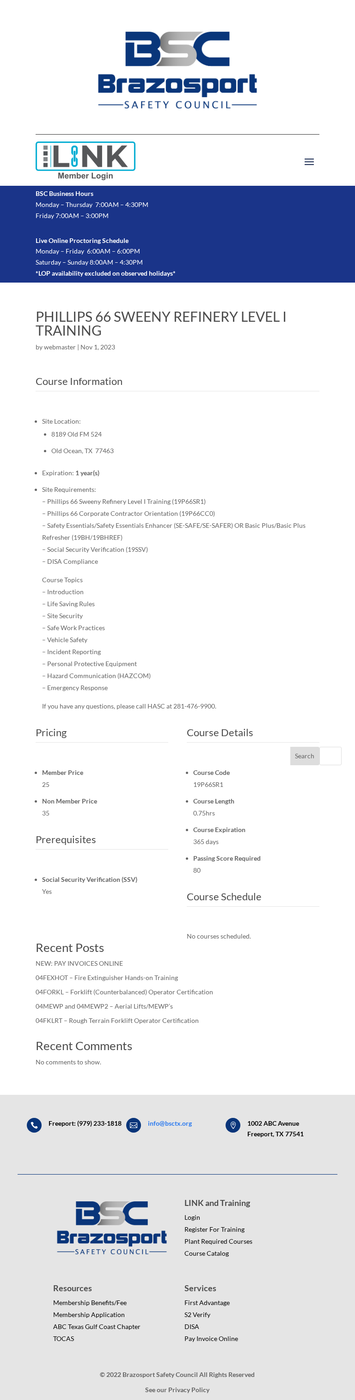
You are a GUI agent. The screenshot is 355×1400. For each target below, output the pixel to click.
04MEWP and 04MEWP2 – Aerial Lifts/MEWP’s (104, 1006)
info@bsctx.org (170, 1123)
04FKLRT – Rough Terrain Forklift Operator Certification (117, 1020)
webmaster (60, 347)
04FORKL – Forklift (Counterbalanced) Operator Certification (124, 992)
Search (304, 756)
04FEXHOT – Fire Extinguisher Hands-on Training (107, 977)
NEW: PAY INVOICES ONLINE (79, 963)
